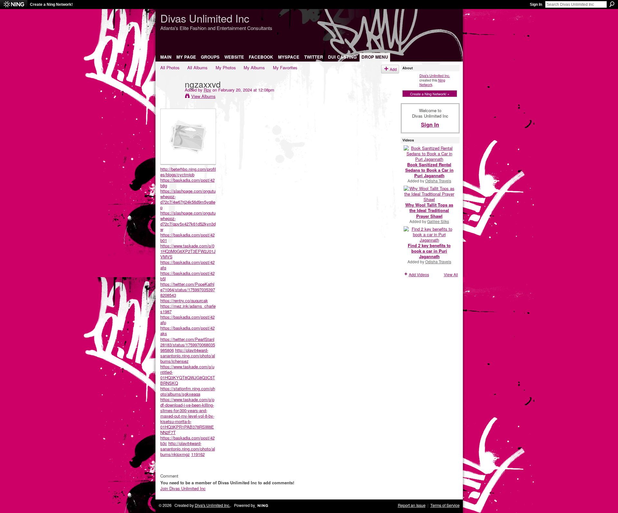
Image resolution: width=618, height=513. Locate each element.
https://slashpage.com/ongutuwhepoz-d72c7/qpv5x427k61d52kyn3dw (188, 221)
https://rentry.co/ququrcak (184, 300)
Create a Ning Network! (51, 4)
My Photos (226, 67)
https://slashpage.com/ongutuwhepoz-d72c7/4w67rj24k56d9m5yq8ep (188, 199)
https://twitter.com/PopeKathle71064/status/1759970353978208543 (187, 289)
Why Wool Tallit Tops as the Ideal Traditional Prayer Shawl (429, 210)
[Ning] (13, 4)
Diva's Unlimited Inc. (434, 75)
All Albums (197, 67)
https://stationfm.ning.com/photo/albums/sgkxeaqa (187, 391)
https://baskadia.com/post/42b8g (187, 183)
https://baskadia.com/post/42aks (187, 330)
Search (611, 4)
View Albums (203, 96)
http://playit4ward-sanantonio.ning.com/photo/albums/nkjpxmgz (187, 448)
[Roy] (170, 97)
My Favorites (285, 67)
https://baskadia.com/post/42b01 (187, 237)
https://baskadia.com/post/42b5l (187, 276)
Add (393, 69)
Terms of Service (445, 505)
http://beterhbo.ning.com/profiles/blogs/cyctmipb (188, 172)
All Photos (170, 67)
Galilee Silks (438, 221)
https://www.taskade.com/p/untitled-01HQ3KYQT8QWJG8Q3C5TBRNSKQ (187, 374)
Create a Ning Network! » (429, 93)
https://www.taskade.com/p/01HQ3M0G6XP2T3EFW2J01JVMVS (188, 251)
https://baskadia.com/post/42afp (187, 319)
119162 (198, 454)
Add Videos (419, 274)
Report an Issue (412, 505)
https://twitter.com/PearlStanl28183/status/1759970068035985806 (187, 344)
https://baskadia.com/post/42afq (187, 265)
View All (451, 274)
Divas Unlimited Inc (204, 17)
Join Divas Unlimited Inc (183, 488)
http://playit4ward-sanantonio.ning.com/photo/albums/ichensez (187, 355)
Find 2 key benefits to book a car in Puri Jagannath (429, 250)
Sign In (536, 4)
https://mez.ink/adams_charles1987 (188, 309)
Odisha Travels (438, 180)
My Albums (254, 67)
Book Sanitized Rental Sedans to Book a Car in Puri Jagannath (429, 170)
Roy (207, 90)
